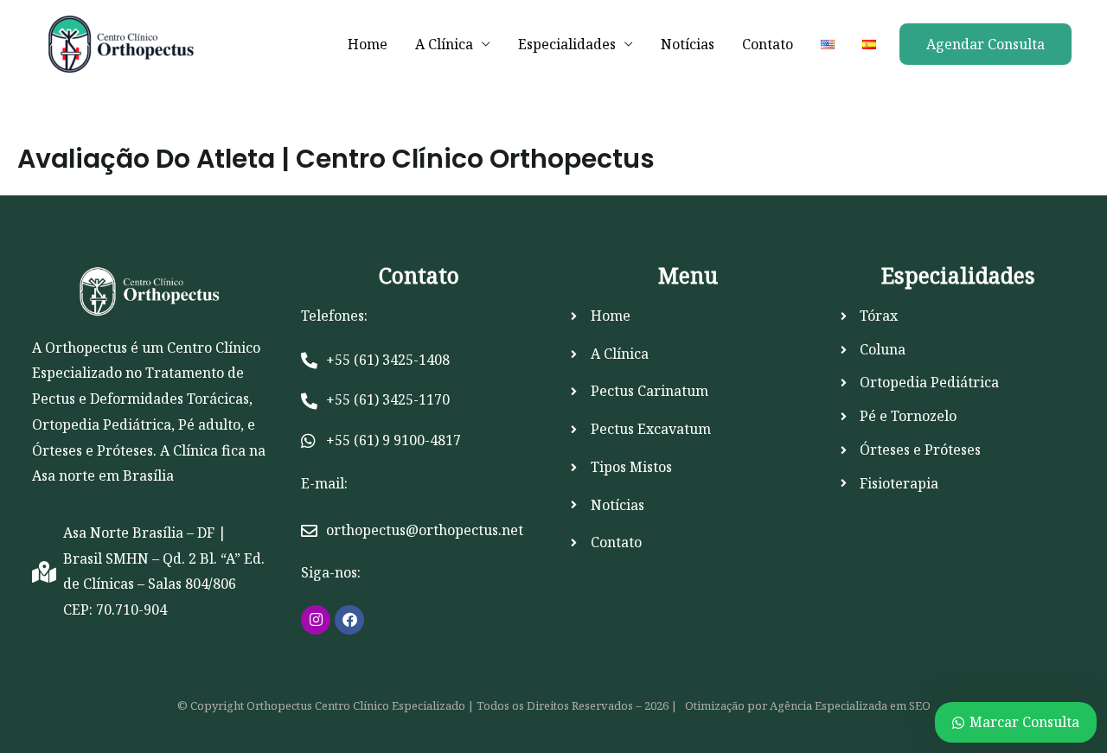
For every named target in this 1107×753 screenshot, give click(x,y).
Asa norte (63, 475)
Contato (767, 44)
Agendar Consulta (985, 44)
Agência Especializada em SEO (850, 705)
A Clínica (444, 44)
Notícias (687, 44)
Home (367, 44)
